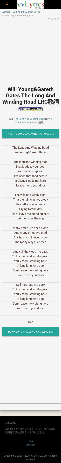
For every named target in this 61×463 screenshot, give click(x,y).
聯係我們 (30, 444)
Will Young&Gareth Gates (26, 11)
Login (30, 441)
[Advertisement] (30, 52)
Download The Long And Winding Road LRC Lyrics (30, 333)
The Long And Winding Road (29, 118)
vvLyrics (6, 11)
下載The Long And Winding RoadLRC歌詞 (30, 135)
